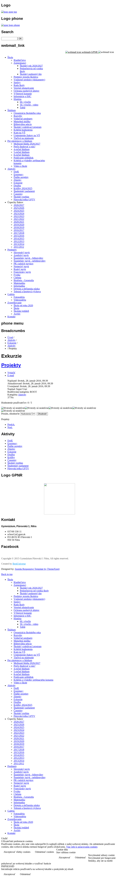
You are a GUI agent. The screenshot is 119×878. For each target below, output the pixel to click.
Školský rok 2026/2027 (31, 65)
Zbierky (17, 180)
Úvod (10, 337)
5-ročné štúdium (21, 152)
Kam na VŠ (19, 132)
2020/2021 (19, 222)
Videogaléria (20, 300)
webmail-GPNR (89, 52)
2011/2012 (19, 247)
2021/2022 (19, 219)
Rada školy (19, 85)
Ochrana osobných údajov (26, 91)
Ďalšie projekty (21, 177)
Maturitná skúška (22, 121)
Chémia (17, 277)
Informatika (19, 286)
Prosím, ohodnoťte (10, 413)
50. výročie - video (29, 104)
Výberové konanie (23, 93)
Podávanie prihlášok (23, 157)
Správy (17, 82)
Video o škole (20, 166)
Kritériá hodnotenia (23, 130)
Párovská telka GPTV (24, 199)
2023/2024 (19, 213)
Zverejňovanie (14, 302)
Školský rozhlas (21, 196)
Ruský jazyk (20, 269)
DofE (16, 171)
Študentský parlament (24, 191)
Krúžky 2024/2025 (23, 188)
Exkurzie (18, 182)
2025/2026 (19, 208)
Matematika (19, 283)
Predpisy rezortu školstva (26, 77)
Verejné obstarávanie (24, 88)
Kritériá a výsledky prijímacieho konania (33, 680)
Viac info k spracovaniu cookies (81, 846)
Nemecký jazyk (21, 266)
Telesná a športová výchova (27, 291)
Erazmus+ (19, 174)
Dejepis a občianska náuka (27, 288)
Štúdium (11, 110)
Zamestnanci (20, 63)
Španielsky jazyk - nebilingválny (30, 261)
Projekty (11, 365)
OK (20, 38)
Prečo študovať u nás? (24, 146)
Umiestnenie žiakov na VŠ (27, 135)
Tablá (22, 107)
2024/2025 (19, 210)
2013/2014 (19, 244)
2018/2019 (19, 227)
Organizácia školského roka (27, 113)
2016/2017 (19, 230)
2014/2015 (19, 238)
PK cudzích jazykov (23, 263)
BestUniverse (19, 563)
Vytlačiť (11, 372)
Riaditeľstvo (20, 60)
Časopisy (18, 194)
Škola (10, 57)
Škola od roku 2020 (23, 305)
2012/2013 (19, 241)
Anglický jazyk (21, 255)
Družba (17, 185)
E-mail (10, 375)
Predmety (12, 249)
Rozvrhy (18, 116)
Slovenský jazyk (22, 252)
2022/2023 (19, 216)
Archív (17, 313)
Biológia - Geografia (24, 280)
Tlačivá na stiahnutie (24, 138)
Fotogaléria (19, 297)
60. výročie (25, 102)
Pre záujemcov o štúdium (19, 141)
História (17, 99)
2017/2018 (19, 233)
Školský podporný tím (31, 74)
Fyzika (17, 274)
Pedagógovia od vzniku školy (34, 590)
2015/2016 (19, 235)
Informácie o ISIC (22, 96)
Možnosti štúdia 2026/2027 (27, 143)
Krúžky (11, 457)
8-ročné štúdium (21, 155)
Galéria (11, 294)
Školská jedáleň (21, 311)
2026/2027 (19, 205)
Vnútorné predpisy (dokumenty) (29, 79)
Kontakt (11, 316)
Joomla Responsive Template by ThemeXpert (37, 569)
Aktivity (11, 169)
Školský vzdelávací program (27, 127)
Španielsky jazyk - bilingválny (28, 258)
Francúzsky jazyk (22, 272)
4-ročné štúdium (21, 149)
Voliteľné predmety (23, 118)
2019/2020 (19, 224)
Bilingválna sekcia (23, 124)
